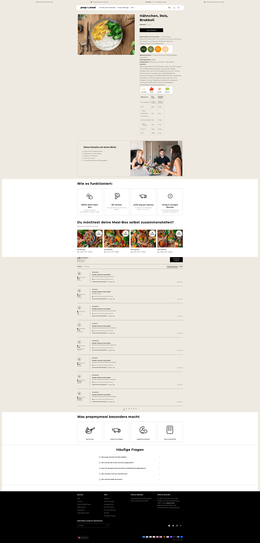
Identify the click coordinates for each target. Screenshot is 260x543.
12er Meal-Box (108, 249)
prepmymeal (179, 539)
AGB (78, 498)
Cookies (79, 501)
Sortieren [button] (79, 266)
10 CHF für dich (109, 507)
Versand (106, 498)
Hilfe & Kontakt (109, 501)
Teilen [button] (114, 281)
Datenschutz (81, 507)
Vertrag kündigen (110, 516)
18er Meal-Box (135, 249)
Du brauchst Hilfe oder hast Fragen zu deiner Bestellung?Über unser (168, 501)
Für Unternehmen (110, 510)
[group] (130, 279)
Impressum (81, 510)
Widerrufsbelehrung (84, 504)
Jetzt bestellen (151, 30)
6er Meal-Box (81, 249)
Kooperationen (109, 504)
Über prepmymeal (83, 513)
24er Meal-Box (161, 249)
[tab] (172, 267)
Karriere (106, 513)
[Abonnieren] (107, 526)
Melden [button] (110, 281)
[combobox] (169, 8)
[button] (133, 7)
